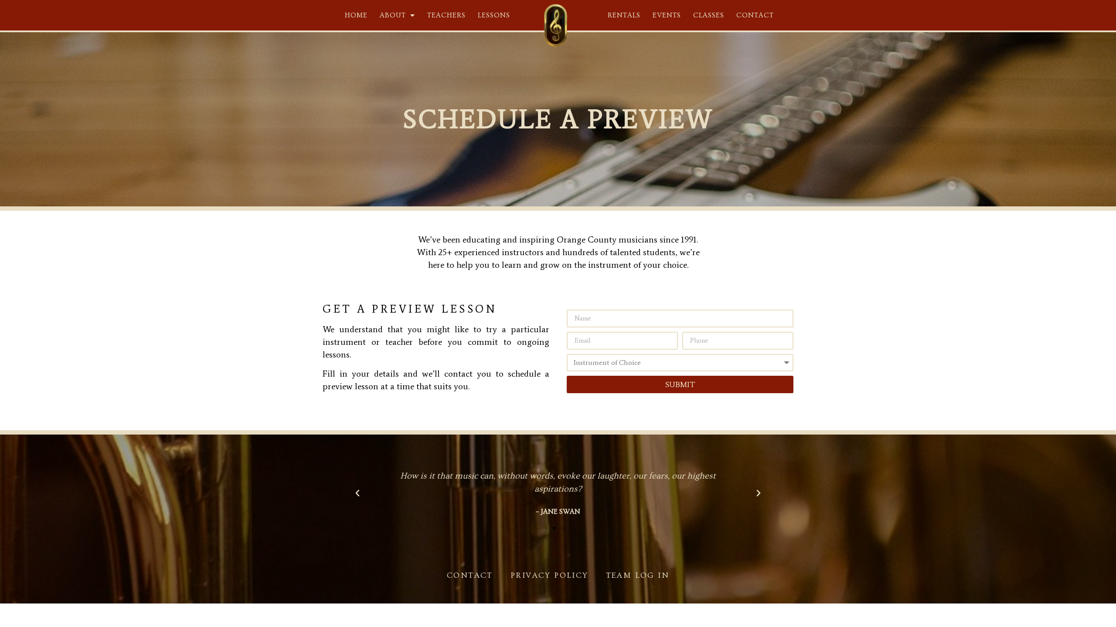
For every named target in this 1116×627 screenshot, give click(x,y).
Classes (708, 15)
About (393, 15)
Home (356, 15)
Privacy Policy (549, 575)
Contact (755, 15)
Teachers (446, 15)
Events (667, 15)
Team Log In (637, 575)
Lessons (494, 15)
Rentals (624, 15)
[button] (546, 528)
